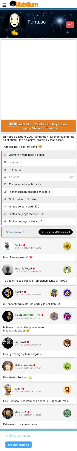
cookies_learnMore (18, 436)
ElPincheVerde (24, 365)
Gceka (19, 291)
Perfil (13, 124)
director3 (21, 412)
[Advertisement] (38, 79)
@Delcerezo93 (15, 232)
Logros (25, 128)
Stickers (38, 128)
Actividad (26, 124)
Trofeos (51, 128)
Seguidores (59, 124)
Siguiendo (42, 124)
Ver (72, 177)
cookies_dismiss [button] (18, 444)
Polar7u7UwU (23, 268)
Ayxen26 (20, 342)
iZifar (18, 388)
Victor (18, 245)
